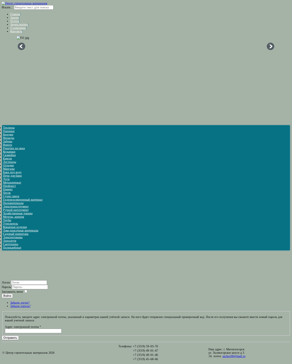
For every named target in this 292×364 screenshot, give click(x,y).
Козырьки (9, 151)
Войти (7, 295)
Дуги (6, 179)
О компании (18, 28)
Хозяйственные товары (17, 213)
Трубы (7, 220)
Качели (7, 158)
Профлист (9, 186)
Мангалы (9, 168)
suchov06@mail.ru (234, 356)
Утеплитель (10, 223)
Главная (15, 14)
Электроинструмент (16, 206)
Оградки (8, 165)
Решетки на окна (14, 148)
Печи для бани (12, 175)
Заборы (7, 141)
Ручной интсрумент (16, 210)
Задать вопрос (19, 24)
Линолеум (9, 240)
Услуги (14, 21)
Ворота (7, 144)
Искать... (7, 7)
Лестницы (9, 162)
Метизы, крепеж (13, 216)
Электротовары (12, 237)
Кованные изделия (15, 227)
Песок (7, 192)
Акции (14, 17)
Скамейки (9, 155)
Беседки (8, 134)
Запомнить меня (12, 291)
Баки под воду (12, 172)
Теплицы (9, 127)
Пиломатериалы (13, 203)
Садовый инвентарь (15, 234)
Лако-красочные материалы (20, 230)
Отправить (10, 337)
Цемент (8, 189)
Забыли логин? (19, 302)
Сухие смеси (11, 196)
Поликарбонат (12, 247)
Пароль (7, 287)
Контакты (16, 31)
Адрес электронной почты (23, 326)
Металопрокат (12, 182)
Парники (9, 131)
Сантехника (10, 244)
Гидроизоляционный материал (23, 199)
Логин (6, 282)
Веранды (8, 138)
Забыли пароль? (20, 306)
